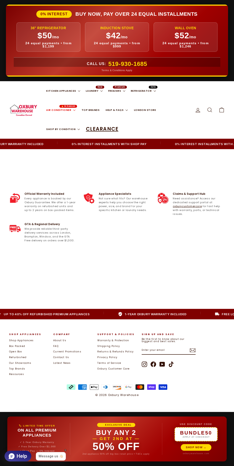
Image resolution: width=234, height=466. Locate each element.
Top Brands (17, 368)
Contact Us (61, 357)
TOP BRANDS (91, 110)
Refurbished (18, 357)
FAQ (55, 346)
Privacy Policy (107, 357)
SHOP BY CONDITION (61, 129)
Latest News (62, 363)
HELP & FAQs (115, 110)
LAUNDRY (92, 91)
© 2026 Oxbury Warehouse (117, 395)
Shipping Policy (108, 346)
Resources (16, 374)
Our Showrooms (20, 363)
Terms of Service (109, 363)
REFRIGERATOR (141, 91)
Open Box (15, 351)
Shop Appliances (21, 340)
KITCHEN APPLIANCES (61, 91)
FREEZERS (115, 91)
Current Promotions (67, 351)
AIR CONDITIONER (59, 110)
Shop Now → (196, 447)
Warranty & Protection (113, 340)
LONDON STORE (145, 110)
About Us (59, 340)
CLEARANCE (102, 129)
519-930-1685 (127, 64)
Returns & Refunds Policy (115, 351)
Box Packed (17, 346)
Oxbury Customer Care (113, 368)
